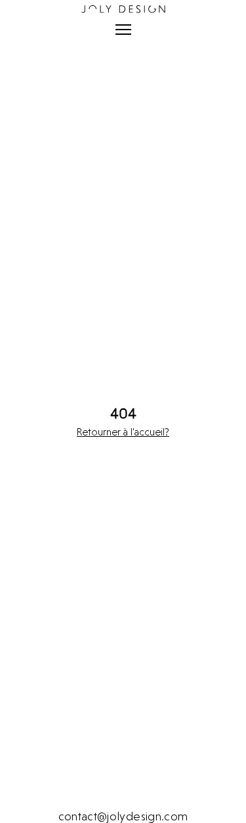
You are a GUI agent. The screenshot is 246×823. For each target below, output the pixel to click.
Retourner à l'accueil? (123, 432)
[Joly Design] (123, 9)
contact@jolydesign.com (123, 816)
